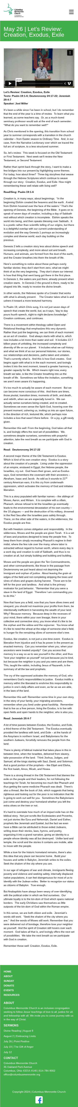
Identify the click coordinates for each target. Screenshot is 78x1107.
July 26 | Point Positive (16, 1041)
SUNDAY (9, 980)
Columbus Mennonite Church (20, 1063)
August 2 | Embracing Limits (20, 1036)
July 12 (8, 1052)
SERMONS (11, 1025)
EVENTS (9, 990)
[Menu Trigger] (71, 12)
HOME (7, 971)
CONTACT (11, 1058)
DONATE (9, 985)
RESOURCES (11, 994)
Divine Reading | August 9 (18, 1030)
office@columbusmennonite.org (22, 1074)
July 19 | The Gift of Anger (19, 1046)
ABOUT (8, 976)
